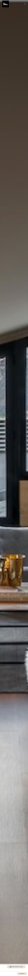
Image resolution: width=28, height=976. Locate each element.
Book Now (22, 973)
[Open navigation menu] (25, 4)
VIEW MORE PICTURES (17, 966)
